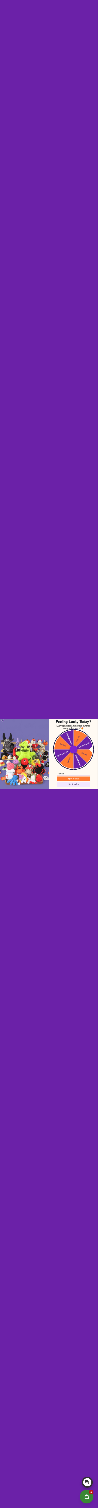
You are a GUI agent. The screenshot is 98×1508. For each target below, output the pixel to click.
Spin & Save (73, 779)
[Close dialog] (3, 720)
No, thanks (74, 784)
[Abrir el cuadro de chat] (87, 1482)
